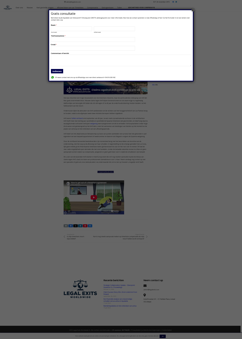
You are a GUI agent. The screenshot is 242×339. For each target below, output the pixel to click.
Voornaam (54, 32)
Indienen (57, 71)
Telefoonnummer (58, 36)
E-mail (54, 45)
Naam (54, 25)
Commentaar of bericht (60, 53)
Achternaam (97, 32)
